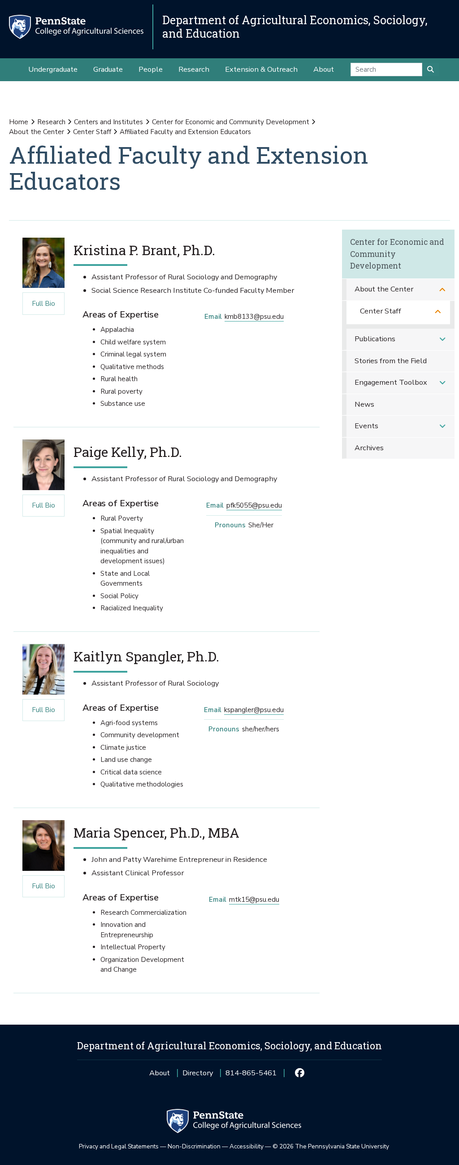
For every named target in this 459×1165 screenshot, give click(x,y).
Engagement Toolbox (391, 382)
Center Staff (92, 131)
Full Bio (38, 303)
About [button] (323, 69)
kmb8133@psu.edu (254, 316)
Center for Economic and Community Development (230, 121)
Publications (375, 339)
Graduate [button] (108, 69)
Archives (369, 448)
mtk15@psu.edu (254, 899)
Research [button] (193, 69)
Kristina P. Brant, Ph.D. (144, 249)
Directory (197, 1073)
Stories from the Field (391, 361)
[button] (442, 289)
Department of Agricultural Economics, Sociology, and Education (295, 27)
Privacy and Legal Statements (119, 1146)
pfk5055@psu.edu (254, 505)
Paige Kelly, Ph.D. (128, 451)
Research (51, 121)
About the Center (36, 131)
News (364, 404)
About (159, 1073)
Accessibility (247, 1146)
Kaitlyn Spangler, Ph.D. (146, 656)
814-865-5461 (251, 1076)
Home (18, 121)
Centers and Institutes (108, 121)
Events (366, 426)
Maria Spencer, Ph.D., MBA (156, 832)
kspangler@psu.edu (254, 709)
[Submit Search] (430, 69)
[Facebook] (299, 1073)
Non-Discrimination (194, 1146)
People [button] (151, 69)
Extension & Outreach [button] (261, 69)
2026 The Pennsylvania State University (331, 1146)
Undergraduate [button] (53, 69)
